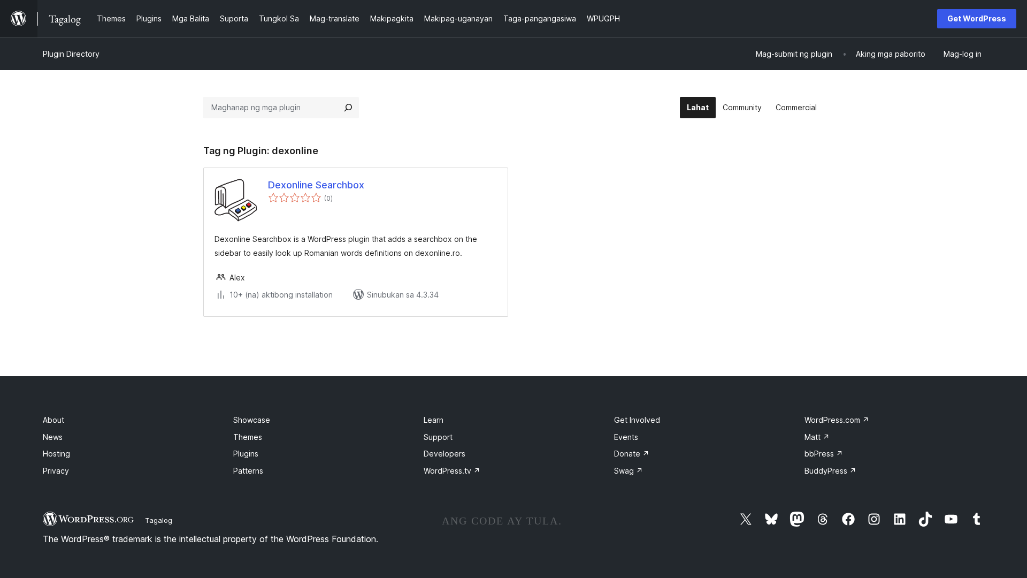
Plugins (245, 453)
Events (626, 437)
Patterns (248, 470)
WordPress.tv (452, 470)
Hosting (56, 453)
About (53, 419)
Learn (433, 419)
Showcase (251, 419)
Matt (817, 437)
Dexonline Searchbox (316, 185)
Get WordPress (976, 18)
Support (438, 437)
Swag (628, 470)
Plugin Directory (71, 53)
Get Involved (637, 419)
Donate (631, 453)
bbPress (823, 453)
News (53, 437)
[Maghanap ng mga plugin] (348, 107)
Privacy (56, 470)
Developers (444, 453)
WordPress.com (836, 419)
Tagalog (158, 520)
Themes (247, 437)
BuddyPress (830, 470)
